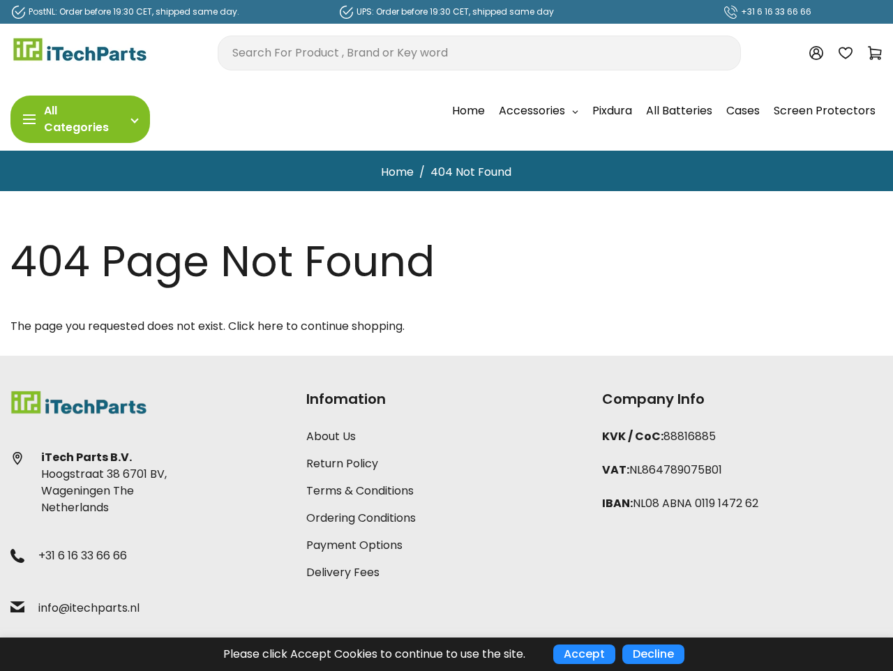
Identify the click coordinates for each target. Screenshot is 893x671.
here (270, 326)
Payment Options (354, 545)
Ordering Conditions (361, 518)
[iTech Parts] (80, 52)
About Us (331, 436)
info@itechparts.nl (89, 608)
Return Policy (342, 463)
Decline (653, 654)
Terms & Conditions (360, 491)
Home (397, 172)
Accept (584, 654)
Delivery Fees (343, 572)
